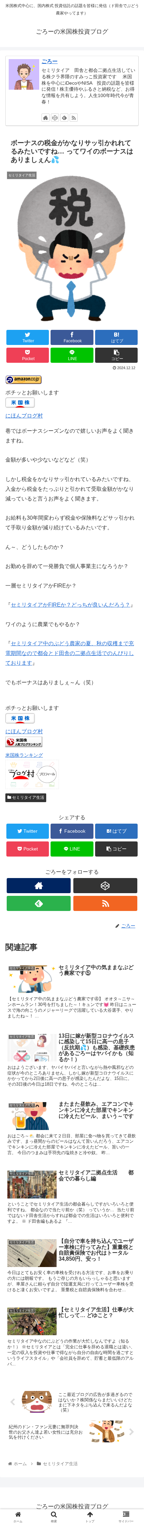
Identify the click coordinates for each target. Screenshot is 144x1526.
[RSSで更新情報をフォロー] (74, 118)
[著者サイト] (46, 118)
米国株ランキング (24, 755)
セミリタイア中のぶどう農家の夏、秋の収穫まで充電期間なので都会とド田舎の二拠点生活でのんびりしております (69, 653)
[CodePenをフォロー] (55, 118)
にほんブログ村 (24, 416)
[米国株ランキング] (23, 745)
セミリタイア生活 (27, 797)
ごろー (50, 61)
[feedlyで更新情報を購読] (64, 118)
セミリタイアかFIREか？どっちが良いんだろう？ (70, 605)
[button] (130, 923)
